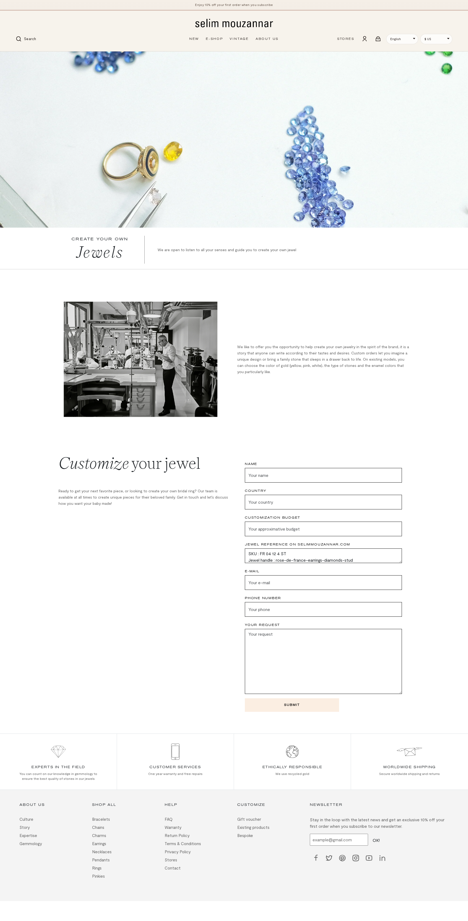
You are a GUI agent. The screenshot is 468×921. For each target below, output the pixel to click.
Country (255, 491)
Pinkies (98, 876)
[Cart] (378, 39)
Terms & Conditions (183, 843)
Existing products (253, 827)
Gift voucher (249, 819)
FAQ (169, 819)
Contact (173, 867)
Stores (171, 859)
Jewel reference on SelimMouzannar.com (297, 544)
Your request (262, 625)
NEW (194, 38)
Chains (98, 827)
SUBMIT (292, 704)
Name (251, 464)
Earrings (99, 843)
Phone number (263, 598)
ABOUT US (267, 38)
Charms (99, 835)
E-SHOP (214, 38)
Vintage (239, 38)
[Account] (364, 39)
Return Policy (177, 835)
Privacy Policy (178, 851)
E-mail (252, 571)
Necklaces (102, 851)
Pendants (101, 859)
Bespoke (245, 835)
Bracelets (101, 819)
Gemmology (31, 843)
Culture (26, 819)
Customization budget (272, 517)
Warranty (173, 827)
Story (25, 827)
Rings (97, 867)
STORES (345, 38)
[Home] (234, 23)
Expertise (28, 835)
